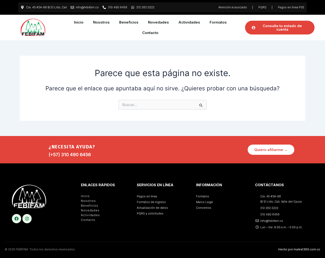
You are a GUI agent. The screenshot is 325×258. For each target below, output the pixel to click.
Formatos (218, 22)
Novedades (158, 22)
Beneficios (128, 22)
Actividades (189, 22)
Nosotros (101, 22)
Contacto (150, 32)
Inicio (79, 22)
